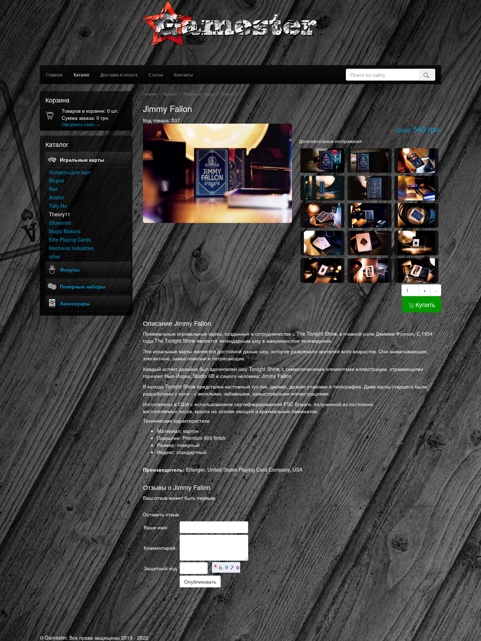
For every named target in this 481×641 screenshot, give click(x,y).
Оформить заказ (81, 124)
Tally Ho (58, 205)
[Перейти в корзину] (51, 118)
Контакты (183, 74)
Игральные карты (82, 159)
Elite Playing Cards (70, 239)
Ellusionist (60, 222)
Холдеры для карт (70, 171)
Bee (53, 188)
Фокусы (70, 269)
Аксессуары (75, 303)
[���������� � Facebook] (147, 606)
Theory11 (59, 214)
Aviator (56, 197)
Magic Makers (64, 231)
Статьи (156, 74)
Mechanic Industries (71, 247)
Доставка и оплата (119, 74)
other (55, 256)
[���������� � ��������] (168, 606)
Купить (424, 304)
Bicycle (56, 180)
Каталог (81, 74)
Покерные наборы (83, 286)
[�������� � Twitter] (158, 606)
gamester (241, 32)
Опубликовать (200, 581)
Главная (54, 74)
